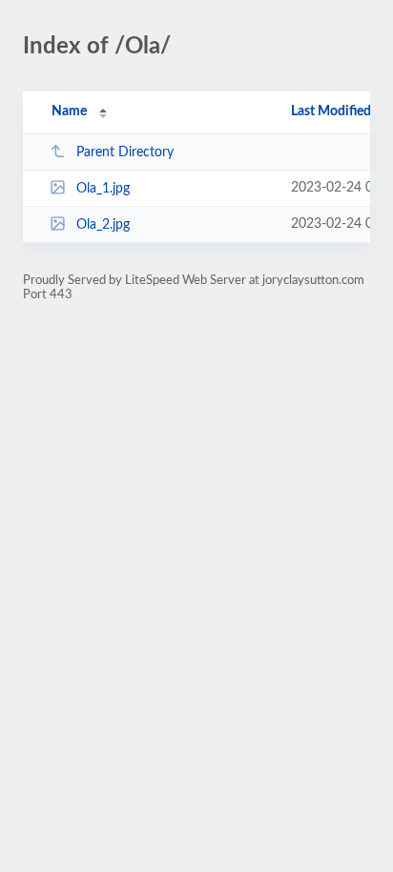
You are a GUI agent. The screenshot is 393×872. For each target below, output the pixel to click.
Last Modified (331, 111)
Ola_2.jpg (103, 225)
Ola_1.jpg (103, 188)
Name (69, 111)
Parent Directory (125, 152)
